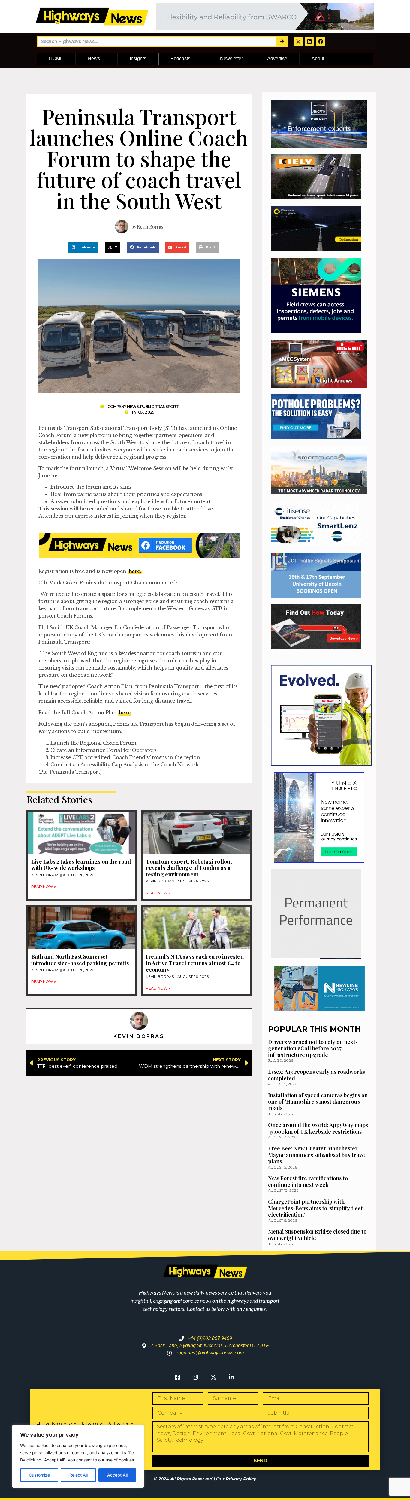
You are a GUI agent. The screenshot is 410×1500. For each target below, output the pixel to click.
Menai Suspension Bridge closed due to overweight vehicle (317, 1235)
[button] (83, 247)
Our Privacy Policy (236, 1479)
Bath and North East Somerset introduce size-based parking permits (80, 960)
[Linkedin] (309, 41)
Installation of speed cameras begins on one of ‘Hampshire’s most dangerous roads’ (318, 1102)
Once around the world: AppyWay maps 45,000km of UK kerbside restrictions (318, 1128)
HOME (56, 58)
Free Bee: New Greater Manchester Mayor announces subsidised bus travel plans (317, 1155)
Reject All (78, 1474)
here (125, 713)
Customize (39, 1474)
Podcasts (180, 58)
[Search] (281, 41)
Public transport (159, 406)
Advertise (277, 58)
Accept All (117, 1474)
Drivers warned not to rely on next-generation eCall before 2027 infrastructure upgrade (313, 1048)
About (318, 58)
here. (134, 571)
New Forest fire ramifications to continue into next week (308, 1181)
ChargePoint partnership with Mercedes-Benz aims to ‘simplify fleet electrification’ (315, 1208)
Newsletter (231, 58)
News (94, 58)
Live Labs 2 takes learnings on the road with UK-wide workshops (81, 865)
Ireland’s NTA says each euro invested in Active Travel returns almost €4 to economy (194, 963)
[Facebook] (320, 41)
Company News (123, 406)
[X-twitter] (298, 41)
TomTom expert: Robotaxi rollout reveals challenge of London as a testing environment (189, 868)
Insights (138, 58)
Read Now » (43, 886)
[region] (78, 1456)
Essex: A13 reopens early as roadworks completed (316, 1075)
